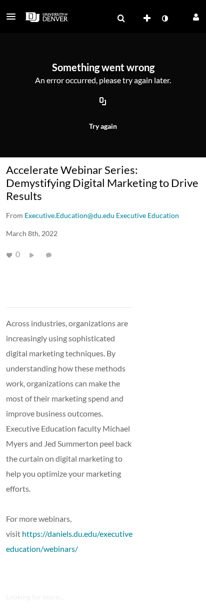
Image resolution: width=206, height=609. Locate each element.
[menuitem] (121, 19)
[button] (14, 17)
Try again (103, 126)
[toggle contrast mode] (164, 19)
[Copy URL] (103, 102)
